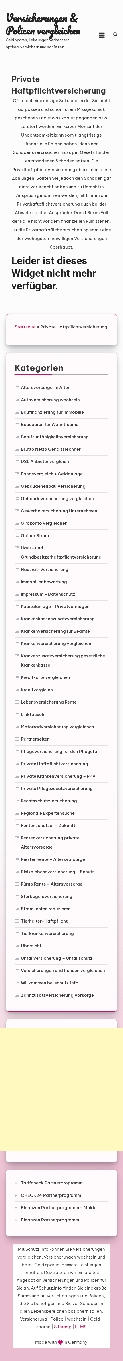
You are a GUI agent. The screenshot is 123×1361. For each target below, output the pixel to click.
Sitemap (63, 1326)
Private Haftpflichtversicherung (54, 763)
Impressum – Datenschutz (48, 594)
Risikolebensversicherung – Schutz (57, 871)
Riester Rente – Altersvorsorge (53, 859)
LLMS (80, 1326)
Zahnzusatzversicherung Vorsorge (57, 995)
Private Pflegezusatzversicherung (57, 788)
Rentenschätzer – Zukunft (48, 825)
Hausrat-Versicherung (44, 569)
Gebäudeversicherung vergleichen (57, 498)
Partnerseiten (35, 739)
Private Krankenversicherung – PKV (58, 776)
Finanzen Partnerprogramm (50, 1220)
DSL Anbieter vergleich (45, 461)
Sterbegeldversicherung (46, 896)
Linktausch (32, 714)
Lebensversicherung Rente (49, 702)
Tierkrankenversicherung (47, 933)
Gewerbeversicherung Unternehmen (59, 511)
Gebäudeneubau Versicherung (53, 486)
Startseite (25, 327)
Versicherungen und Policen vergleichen (63, 970)
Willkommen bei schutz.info (49, 983)
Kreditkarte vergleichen (45, 677)
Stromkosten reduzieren (46, 908)
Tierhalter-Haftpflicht (44, 921)
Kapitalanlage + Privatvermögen (55, 606)
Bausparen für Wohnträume (49, 424)
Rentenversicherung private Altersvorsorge (50, 842)
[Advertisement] (61, 1089)
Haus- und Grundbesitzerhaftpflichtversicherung (61, 552)
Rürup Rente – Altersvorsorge (51, 884)
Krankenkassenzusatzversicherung (58, 619)
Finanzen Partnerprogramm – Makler (59, 1207)
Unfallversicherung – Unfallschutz (56, 958)
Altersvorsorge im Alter (45, 387)
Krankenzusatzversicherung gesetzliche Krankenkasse (63, 660)
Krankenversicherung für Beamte (55, 631)
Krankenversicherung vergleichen (56, 643)
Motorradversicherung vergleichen (57, 726)
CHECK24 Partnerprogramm (51, 1195)
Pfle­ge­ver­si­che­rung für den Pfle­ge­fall (60, 751)
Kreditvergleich (37, 689)
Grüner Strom (35, 535)
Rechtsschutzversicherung (49, 801)
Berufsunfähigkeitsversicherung (55, 437)
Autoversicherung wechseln (50, 399)
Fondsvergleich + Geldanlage (52, 474)
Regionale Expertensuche (48, 813)
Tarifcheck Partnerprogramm (51, 1183)
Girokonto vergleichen (44, 523)
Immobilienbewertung (44, 581)
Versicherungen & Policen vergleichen (43, 24)
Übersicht (31, 945)
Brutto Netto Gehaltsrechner (51, 449)
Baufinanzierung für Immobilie (52, 412)
